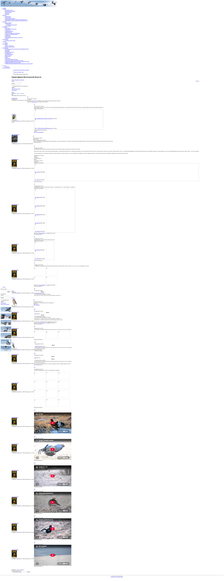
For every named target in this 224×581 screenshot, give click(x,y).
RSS (12, 94)
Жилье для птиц (8, 55)
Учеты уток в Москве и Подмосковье (12, 33)
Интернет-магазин (6, 67)
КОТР (6, 44)
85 (21, 93)
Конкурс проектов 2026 (10, 46)
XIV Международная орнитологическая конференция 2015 (17, 48)
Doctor (13, 297)
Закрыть (197, 80)
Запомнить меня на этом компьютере (20, 86)
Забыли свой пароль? (5, 304)
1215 (18, 306)
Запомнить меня (5, 300)
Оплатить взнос (8, 12)
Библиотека (7, 50)
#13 (34, 353)
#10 (34, 309)
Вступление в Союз (9, 10)
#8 (34, 288)
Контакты (7, 14)
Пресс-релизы (8, 17)
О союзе (4, 9)
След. (23, 93)
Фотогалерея (5, 39)
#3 (33, 135)
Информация (5, 47)
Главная (4, 8)
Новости (4, 15)
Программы (5, 43)
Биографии (7, 51)
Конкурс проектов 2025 (12, 24)
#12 (35, 341)
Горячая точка (8, 16)
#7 (34, 262)
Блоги (6, 42)
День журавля (8, 36)
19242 (18, 349)
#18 (34, 489)
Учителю (7, 38)
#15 (34, 409)
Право (6, 57)
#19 (34, 515)
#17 (34, 462)
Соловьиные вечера (9, 31)
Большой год (7, 35)
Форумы (4, 41)
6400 (18, 293)
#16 (34, 436)
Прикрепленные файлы (38, 108)
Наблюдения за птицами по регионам (21, 70)
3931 (18, 121)
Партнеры (7, 66)
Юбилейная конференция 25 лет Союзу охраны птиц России (17, 61)
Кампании (5, 26)
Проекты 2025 (8, 23)
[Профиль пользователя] (14, 119)
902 (17, 143)
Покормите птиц (8, 32)
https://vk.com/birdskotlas (38, 132)
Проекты (4, 21)
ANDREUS (14, 114)
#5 (34, 183)
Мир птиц (7, 13)
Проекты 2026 (8, 25)
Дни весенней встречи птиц (10, 29)
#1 (27, 96)
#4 (34, 145)
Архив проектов (8, 22)
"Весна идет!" (8, 30)
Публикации (7, 58)
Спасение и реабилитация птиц (11, 59)
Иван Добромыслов (15, 134)
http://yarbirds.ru (37, 304)
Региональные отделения (10, 11)
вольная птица (14, 98)
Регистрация (3, 302)
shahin (13, 342)
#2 (34, 104)
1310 (18, 168)
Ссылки (4, 65)
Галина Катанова (15, 159)
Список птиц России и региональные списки (14, 60)
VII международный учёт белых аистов (13, 62)
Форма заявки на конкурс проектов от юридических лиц (16, 20)
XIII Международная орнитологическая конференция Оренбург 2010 (19, 63)
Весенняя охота (8, 53)
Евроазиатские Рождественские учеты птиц (14, 37)
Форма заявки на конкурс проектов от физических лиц (16, 19)
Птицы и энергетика (9, 45)
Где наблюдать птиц (9, 54)
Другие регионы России (19, 72)
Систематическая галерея (10, 40)
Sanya (13, 290)
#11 (34, 326)
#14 (34, 367)
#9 (34, 299)
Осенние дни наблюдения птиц (11, 34)
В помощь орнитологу (9, 52)
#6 (34, 236)
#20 (34, 542)
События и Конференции (10, 18)
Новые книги (7, 56)
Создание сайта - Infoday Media (116, 576)
